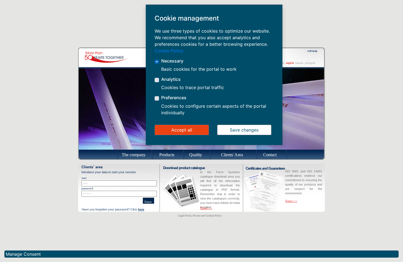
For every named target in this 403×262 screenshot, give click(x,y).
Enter (148, 201)
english (290, 63)
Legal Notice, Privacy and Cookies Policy (200, 215)
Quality (195, 154)
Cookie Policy (169, 50)
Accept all (181, 130)
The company (134, 154)
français (299, 63)
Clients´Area (232, 154)
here (141, 209)
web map (312, 51)
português (310, 63)
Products (166, 154)
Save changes (244, 130)
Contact (270, 154)
